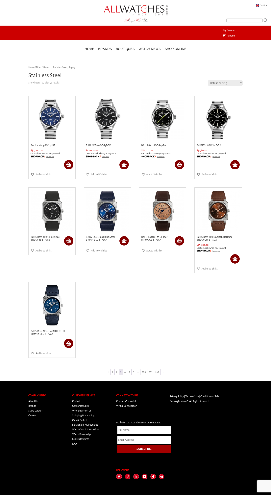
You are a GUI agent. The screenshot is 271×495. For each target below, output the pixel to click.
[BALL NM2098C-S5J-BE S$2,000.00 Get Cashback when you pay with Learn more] (52, 119)
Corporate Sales (80, 406)
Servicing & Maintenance (85, 424)
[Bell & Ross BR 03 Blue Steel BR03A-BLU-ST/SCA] (107, 211)
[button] (41, 174)
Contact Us (77, 401)
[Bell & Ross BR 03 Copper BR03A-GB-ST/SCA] (162, 211)
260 (144, 372)
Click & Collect (79, 420)
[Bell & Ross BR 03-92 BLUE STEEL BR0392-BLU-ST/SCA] (52, 305)
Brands (105, 49)
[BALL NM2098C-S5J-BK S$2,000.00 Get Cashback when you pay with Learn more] (107, 119)
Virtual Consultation (126, 406)
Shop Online (175, 49)
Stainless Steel (60, 67)
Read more (68, 164)
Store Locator (35, 410)
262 (157, 372)
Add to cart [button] (235, 259)
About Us (33, 401)
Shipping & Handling (83, 415)
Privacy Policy (177, 396)
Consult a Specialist (126, 401)
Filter (38, 67)
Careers (32, 415)
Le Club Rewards (80, 439)
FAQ (74, 443)
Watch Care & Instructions (85, 429)
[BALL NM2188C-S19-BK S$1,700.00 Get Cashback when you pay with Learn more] (162, 119)
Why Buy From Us (81, 410)
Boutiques (125, 49)
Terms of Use (192, 396)
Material (47, 67)
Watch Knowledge (81, 434)
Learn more (50, 157)
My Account (229, 30)
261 (150, 372)
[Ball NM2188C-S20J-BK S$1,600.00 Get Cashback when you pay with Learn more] (218, 119)
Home (89, 49)
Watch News (150, 49)
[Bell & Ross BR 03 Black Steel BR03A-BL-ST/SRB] (52, 211)
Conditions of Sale (209, 396)
